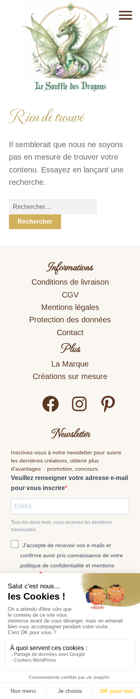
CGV (70, 294)
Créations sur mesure (70, 376)
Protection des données (70, 319)
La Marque (70, 364)
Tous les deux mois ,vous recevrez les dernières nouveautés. (61, 526)
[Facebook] (50, 411)
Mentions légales (70, 307)
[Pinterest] (108, 411)
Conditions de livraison (70, 282)
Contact (70, 332)
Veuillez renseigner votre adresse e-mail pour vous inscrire (69, 483)
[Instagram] (79, 411)
